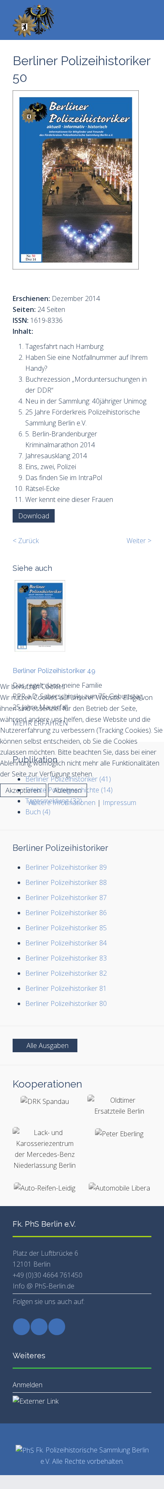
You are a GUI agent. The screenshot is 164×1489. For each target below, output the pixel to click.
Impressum (119, 802)
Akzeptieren (23, 790)
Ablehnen (67, 790)
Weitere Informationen (61, 802)
